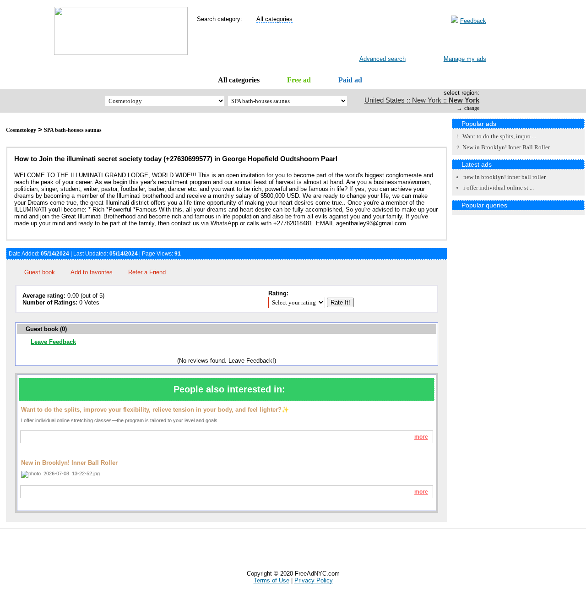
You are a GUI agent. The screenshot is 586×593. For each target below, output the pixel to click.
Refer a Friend (147, 272)
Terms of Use (271, 580)
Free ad (299, 80)
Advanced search (382, 58)
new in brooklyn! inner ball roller (504, 177)
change (471, 108)
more (421, 437)
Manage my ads (465, 58)
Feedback (473, 20)
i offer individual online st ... (498, 187)
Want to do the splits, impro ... (499, 136)
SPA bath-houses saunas (73, 130)
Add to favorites (92, 272)
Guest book (39, 272)
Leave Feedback (53, 341)
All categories (239, 80)
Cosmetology (21, 130)
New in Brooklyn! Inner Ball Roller (506, 147)
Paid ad (350, 80)
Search (375, 41)
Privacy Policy (313, 580)
